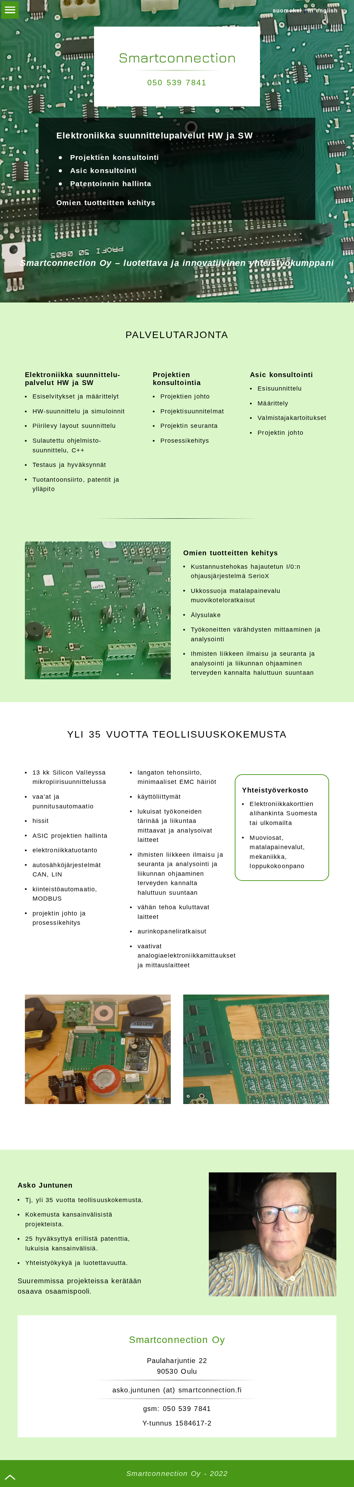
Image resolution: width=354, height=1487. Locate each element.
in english (323, 10)
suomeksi (287, 10)
